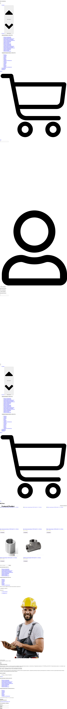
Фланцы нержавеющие (7, 49)
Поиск (10, 565)
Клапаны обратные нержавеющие (9, 38)
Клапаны (5, 57)
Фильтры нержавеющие (7, 41)
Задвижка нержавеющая (7, 45)
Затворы (5, 56)
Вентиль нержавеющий (7, 43)
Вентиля (5, 54)
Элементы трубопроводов (8, 60)
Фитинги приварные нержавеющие (9, 40)
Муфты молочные (6, 42)
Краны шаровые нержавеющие (8, 39)
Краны (5, 64)
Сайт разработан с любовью (4, 703)
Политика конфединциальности (3, 699)
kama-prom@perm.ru (3, 288)
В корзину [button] (2, 532)
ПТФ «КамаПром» (3, 1)
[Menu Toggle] (0, 3)
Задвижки (5, 55)
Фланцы (5, 59)
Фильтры (5, 58)
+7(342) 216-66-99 (3, 286)
